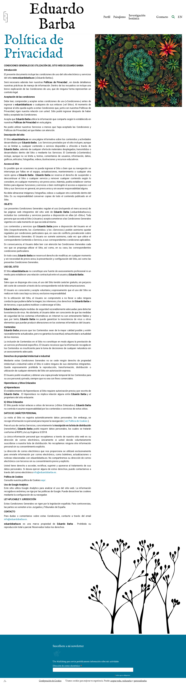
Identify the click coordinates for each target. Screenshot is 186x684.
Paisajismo (119, 17)
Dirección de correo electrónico (67, 665)
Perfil (106, 17)
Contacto (162, 17)
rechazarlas (127, 681)
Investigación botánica (137, 17)
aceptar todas (115, 681)
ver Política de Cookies (76, 421)
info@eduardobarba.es (44, 472)
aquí (43, 480)
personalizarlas (140, 681)
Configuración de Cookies (50, 681)
